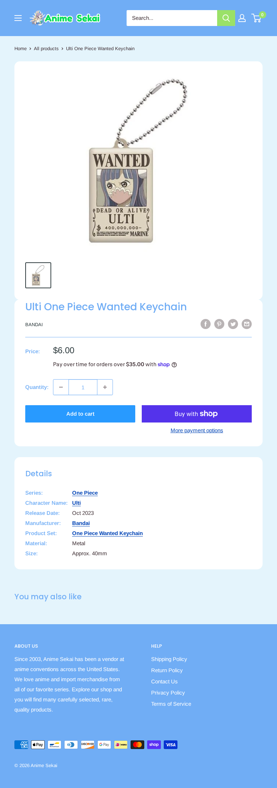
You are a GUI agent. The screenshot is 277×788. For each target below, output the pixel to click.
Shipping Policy (169, 659)
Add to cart (80, 414)
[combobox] (172, 18)
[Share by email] (247, 324)
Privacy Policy (168, 693)
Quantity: (37, 387)
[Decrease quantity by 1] (61, 387)
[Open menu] (18, 18)
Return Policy (167, 670)
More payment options (197, 430)
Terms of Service (171, 704)
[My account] (242, 18)
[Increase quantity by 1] (105, 387)
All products (46, 48)
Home (20, 48)
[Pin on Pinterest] (219, 324)
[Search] (226, 18)
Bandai (34, 324)
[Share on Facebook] (206, 324)
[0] (256, 18)
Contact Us (164, 681)
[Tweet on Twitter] (233, 324)
